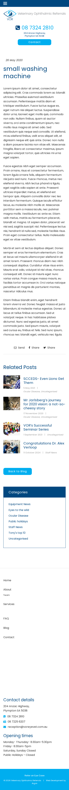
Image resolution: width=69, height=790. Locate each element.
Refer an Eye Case (35, 775)
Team (6, 595)
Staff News (51, 452)
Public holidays (18, 521)
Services (8, 604)
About (7, 589)
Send (21, 347)
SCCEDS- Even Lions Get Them (43, 380)
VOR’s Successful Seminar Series (37, 427)
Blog (6, 628)
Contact (34, 42)
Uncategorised (49, 391)
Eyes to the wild (19, 510)
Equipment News (19, 504)
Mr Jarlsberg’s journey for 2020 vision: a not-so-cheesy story (44, 404)
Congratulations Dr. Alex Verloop (43, 445)
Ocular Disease (31, 391)
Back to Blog (17, 471)
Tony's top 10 (17, 533)
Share (35, 347)
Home (7, 580)
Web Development (54, 780)
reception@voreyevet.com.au (27, 727)
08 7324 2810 (38, 27)
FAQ (6, 618)
